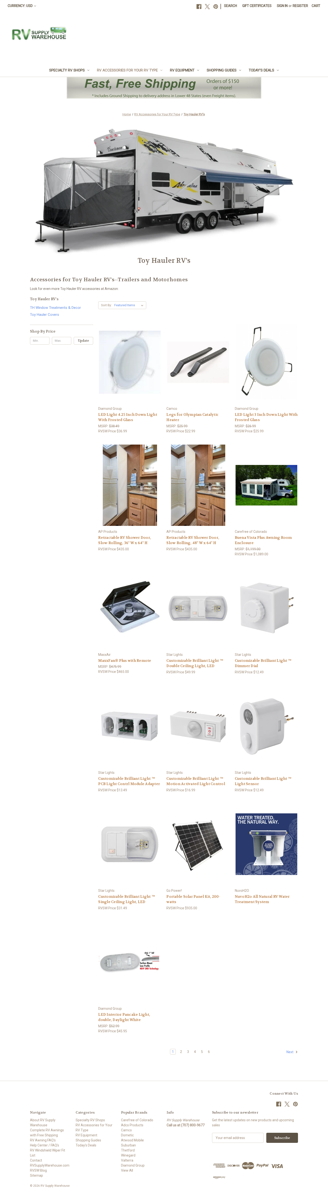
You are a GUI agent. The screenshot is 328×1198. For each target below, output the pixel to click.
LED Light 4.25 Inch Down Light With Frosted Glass (127, 417)
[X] (207, 6)
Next (290, 1052)
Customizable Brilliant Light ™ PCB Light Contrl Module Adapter (129, 781)
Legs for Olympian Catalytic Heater (192, 417)
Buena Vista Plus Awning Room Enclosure (263, 540)
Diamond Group (133, 1165)
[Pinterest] (215, 6)
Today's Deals (261, 70)
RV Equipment (182, 70)
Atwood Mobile (132, 1140)
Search (230, 6)
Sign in (282, 6)
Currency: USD (20, 6)
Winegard (128, 1155)
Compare (128, 362)
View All (127, 1170)
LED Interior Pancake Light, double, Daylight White (124, 1017)
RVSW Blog (38, 1170)
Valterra (127, 1160)
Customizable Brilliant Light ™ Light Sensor (263, 781)
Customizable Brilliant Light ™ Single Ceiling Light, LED (126, 899)
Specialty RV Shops (67, 70)
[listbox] (130, 305)
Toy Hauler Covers (44, 314)
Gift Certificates (257, 6)
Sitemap (36, 1175)
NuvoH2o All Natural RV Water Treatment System (262, 899)
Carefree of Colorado (137, 1120)
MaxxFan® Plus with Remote (124, 660)
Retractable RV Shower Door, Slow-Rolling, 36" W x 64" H (124, 540)
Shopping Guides (222, 70)
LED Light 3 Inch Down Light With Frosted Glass (266, 417)
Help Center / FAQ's (44, 1145)
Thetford (128, 1150)
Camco (126, 1130)
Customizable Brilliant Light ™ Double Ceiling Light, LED (194, 663)
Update (83, 341)
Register (300, 6)
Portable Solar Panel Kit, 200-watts (193, 899)
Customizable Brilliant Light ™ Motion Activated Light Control (195, 781)
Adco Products (132, 1125)
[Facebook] (198, 6)
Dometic (127, 1135)
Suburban (128, 1145)
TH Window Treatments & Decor (55, 307)
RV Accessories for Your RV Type (127, 70)
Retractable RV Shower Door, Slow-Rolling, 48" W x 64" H (192, 540)
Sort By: (106, 305)
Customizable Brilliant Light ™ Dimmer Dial (263, 663)
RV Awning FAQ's (43, 1140)
